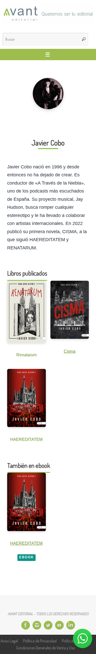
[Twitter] (48, 625)
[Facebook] (25, 625)
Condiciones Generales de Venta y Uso (45, 647)
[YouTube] (59, 625)
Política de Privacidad (40, 640)
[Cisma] (69, 310)
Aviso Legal (9, 640)
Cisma (70, 351)
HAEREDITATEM (26, 543)
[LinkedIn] (70, 625)
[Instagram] (37, 625)
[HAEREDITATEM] (26, 502)
